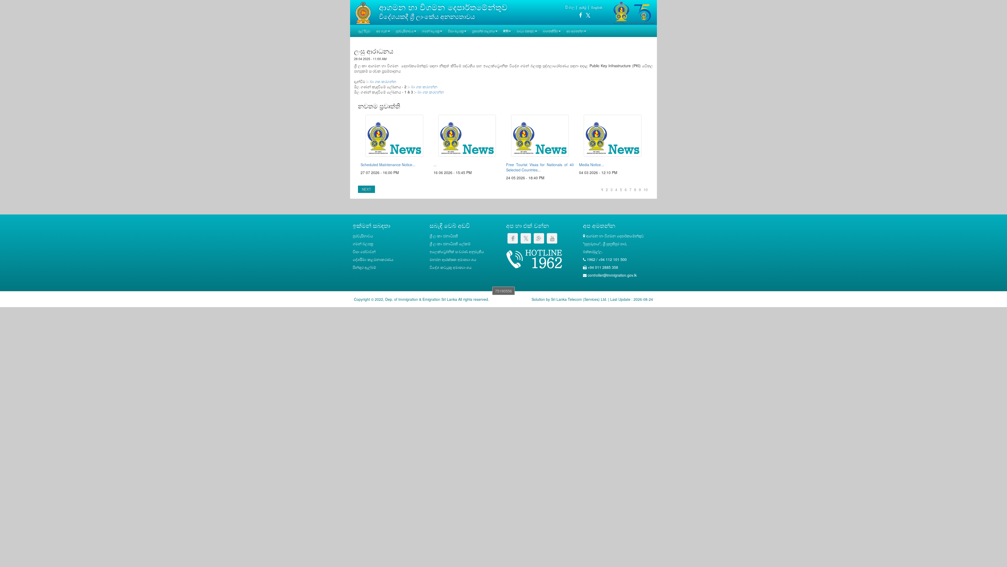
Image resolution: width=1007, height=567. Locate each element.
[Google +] (539, 238)
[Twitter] (587, 16)
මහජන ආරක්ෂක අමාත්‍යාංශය (453, 259)
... (435, 164)
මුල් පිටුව (364, 31)
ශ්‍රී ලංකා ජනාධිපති (444, 235)
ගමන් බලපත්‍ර (363, 243)
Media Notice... (591, 164)
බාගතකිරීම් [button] (550, 31)
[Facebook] (580, 16)
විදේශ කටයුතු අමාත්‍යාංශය (451, 267)
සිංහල (570, 7)
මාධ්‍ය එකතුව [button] (525, 31)
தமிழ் (583, 7)
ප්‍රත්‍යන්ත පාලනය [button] (483, 31)
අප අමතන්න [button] (574, 31)
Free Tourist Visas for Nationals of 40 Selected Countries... (540, 167)
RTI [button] (505, 31)
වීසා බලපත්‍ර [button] (456, 31)
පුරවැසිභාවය (363, 235)
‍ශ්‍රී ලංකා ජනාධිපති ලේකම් (450, 243)
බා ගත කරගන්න (383, 81)
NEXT (366, 189)
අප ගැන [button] (381, 31)
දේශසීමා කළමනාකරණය (373, 259)
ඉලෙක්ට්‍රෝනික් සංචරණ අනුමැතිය (457, 251)
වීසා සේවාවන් (364, 251)
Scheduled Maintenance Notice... (388, 164)
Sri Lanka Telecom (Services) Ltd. (579, 299)
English (596, 7)
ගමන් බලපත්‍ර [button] (431, 31)
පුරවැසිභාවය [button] (405, 31)
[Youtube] (552, 238)
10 (646, 189)
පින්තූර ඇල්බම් (364, 267)
